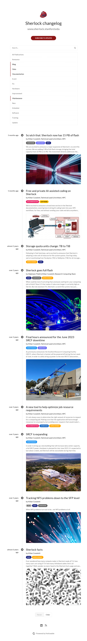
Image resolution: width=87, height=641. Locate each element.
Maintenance (17, 98)
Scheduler (15, 108)
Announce (15, 59)
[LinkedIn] (42, 625)
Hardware (16, 89)
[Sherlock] (43, 15)
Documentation (18, 74)
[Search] (75, 48)
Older (48, 615)
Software (15, 113)
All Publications (18, 55)
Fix (13, 84)
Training (15, 118)
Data (14, 69)
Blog (14, 64)
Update (15, 123)
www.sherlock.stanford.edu (43, 29)
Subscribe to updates (43, 38)
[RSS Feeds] (46, 625)
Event (14, 79)
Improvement (17, 93)
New (14, 103)
